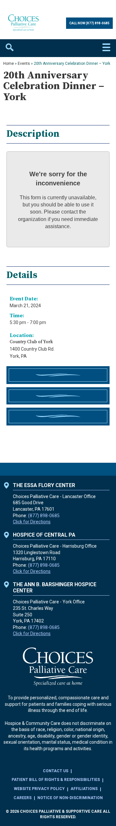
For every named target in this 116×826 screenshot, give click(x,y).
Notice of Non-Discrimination (70, 798)
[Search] (9, 48)
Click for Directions (32, 521)
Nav (106, 48)
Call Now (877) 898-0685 (89, 23)
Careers (23, 798)
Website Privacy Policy (39, 788)
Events (24, 63)
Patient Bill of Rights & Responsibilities (56, 779)
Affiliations (84, 788)
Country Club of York (31, 342)
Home (8, 63)
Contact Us (55, 771)
